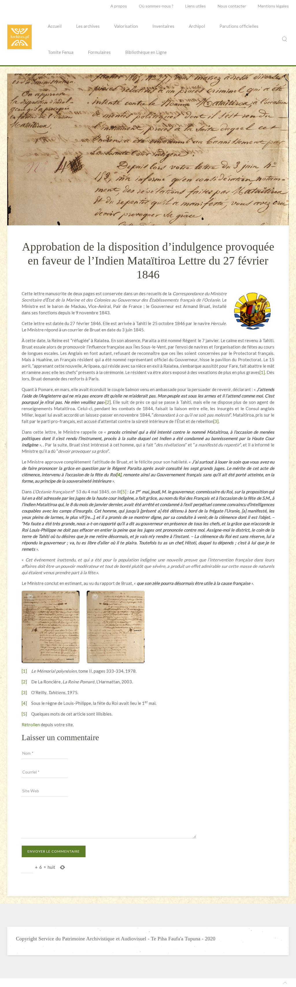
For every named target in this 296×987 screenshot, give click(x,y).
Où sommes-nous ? (156, 5)
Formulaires (99, 52)
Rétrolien (31, 724)
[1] (262, 372)
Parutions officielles (238, 26)
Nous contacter (232, 5)
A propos (118, 5)
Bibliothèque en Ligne (146, 52)
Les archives (88, 26)
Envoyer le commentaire (53, 851)
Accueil (55, 26)
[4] (24, 703)
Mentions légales (273, 5)
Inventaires (163, 26)
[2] (108, 402)
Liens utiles (195, 5)
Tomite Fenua (60, 52)
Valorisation (126, 26)
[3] (216, 421)
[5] (123, 491)
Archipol (197, 26)
